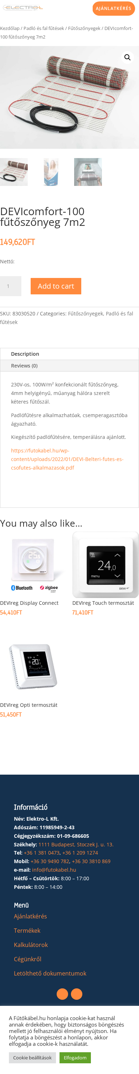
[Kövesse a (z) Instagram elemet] (76, 994)
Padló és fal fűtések (44, 28)
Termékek (27, 930)
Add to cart (56, 286)
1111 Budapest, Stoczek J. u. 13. (76, 844)
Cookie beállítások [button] (32, 1057)
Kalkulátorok (31, 945)
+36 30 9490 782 (50, 861)
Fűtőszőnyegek (84, 28)
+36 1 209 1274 (80, 852)
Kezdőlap (10, 28)
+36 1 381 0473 (42, 852)
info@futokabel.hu (54, 869)
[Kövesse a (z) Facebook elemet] (62, 994)
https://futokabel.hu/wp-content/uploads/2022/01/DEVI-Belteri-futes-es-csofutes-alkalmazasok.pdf (67, 459)
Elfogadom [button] (75, 1057)
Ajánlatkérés (114, 8)
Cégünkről (27, 959)
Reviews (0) (24, 365)
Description (25, 353)
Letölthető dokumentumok (50, 973)
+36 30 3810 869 (91, 861)
